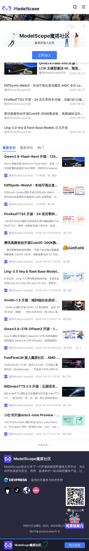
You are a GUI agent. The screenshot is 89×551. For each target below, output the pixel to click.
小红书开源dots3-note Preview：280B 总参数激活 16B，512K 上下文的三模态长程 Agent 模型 (31, 415)
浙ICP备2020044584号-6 (45, 531)
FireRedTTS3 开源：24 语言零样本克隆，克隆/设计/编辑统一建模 (31, 214)
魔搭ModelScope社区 (52, 72)
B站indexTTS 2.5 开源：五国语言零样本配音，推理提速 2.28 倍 (31, 386)
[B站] (36, 490)
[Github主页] (7, 490)
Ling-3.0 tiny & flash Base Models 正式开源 (36, 128)
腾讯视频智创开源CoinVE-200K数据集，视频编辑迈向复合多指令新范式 (32, 243)
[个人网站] (26, 490)
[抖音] (17, 490)
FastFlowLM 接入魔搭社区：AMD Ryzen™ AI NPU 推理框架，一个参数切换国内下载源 (31, 357)
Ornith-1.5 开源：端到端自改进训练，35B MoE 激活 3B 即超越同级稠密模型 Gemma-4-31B (31, 300)
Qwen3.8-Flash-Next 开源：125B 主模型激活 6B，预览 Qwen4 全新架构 (58, 68)
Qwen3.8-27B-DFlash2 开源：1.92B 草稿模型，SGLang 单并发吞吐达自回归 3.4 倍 (32, 329)
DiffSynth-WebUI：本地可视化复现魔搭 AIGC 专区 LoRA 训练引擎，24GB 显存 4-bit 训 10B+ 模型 (31, 185)
